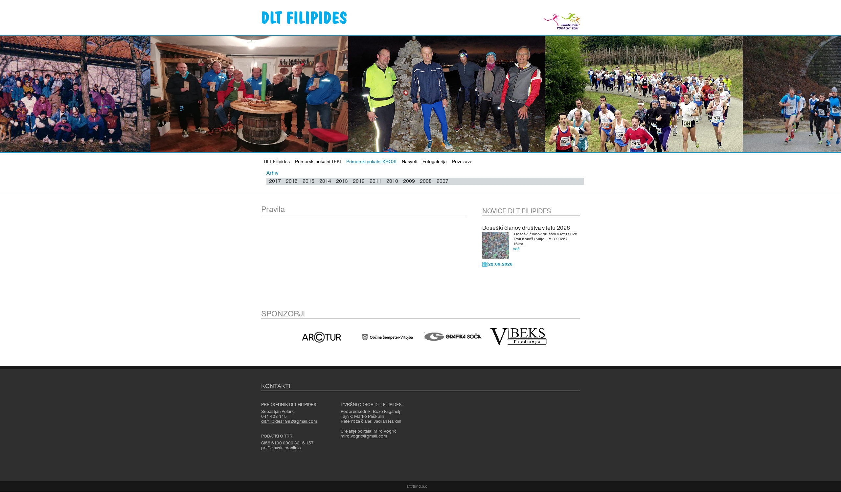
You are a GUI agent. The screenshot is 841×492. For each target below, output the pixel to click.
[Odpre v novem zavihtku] (321, 337)
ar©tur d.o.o (416, 486)
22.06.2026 (500, 264)
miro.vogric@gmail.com (364, 436)
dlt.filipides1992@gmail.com (289, 421)
